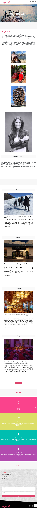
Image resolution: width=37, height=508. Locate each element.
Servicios (15, 2)
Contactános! (18, 409)
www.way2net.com (13, 482)
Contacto (23, 2)
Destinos (18, 190)
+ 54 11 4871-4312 (6, 476)
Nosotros (11, 2)
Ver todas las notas (18, 383)
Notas (19, 2)
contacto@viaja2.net (7, 474)
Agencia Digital (23, 37)
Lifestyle (18, 336)
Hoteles (18, 237)
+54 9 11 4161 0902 (6, 478)
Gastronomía (18, 289)
